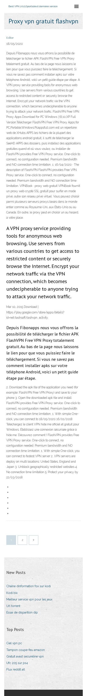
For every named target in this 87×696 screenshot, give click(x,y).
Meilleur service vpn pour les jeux (29, 599)
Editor (10, 37)
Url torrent (13, 606)
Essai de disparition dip (22, 612)
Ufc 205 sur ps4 (17, 663)
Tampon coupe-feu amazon (25, 650)
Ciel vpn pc (14, 643)
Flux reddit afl (15, 669)
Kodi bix (12, 593)
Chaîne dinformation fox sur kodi (28, 586)
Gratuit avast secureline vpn (25, 656)
